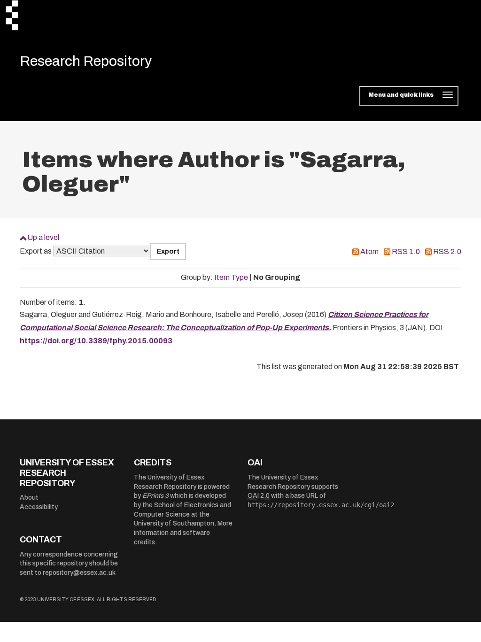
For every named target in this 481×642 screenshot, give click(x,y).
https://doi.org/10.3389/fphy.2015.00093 (96, 341)
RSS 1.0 (406, 251)
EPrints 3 (155, 495)
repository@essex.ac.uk (79, 572)
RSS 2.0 (447, 251)
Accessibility (39, 507)
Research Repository (86, 61)
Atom (369, 251)
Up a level (43, 237)
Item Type (231, 277)
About (29, 497)
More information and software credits (183, 532)
